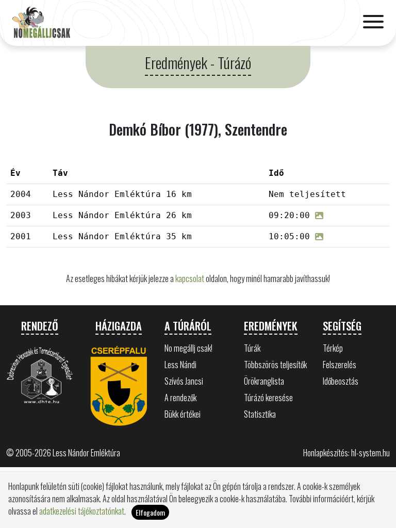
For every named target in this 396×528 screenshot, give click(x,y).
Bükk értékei (182, 414)
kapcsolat (189, 278)
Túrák (252, 348)
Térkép (333, 348)
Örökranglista (264, 381)
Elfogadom (150, 512)
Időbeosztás (340, 381)
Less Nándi (180, 364)
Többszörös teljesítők (275, 364)
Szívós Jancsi (183, 381)
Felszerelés (339, 364)
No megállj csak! (188, 348)
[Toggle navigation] (373, 22)
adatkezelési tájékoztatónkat (81, 511)
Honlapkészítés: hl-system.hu (346, 453)
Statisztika (260, 414)
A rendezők (180, 397)
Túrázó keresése (268, 397)
